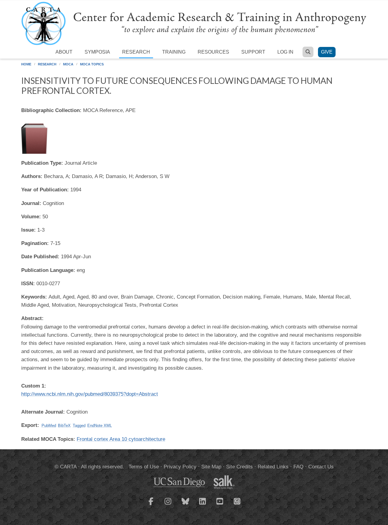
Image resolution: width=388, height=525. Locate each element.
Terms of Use (144, 467)
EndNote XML (99, 425)
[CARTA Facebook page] (151, 505)
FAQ (298, 467)
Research (136, 51)
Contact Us (321, 467)
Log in (285, 51)
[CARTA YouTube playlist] (220, 505)
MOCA (68, 64)
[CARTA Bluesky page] (185, 505)
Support (253, 51)
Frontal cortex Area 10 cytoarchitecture (121, 439)
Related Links (273, 467)
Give (327, 51)
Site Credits (239, 467)
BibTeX (64, 425)
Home (26, 64)
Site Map (211, 467)
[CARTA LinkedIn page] (202, 505)
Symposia (97, 51)
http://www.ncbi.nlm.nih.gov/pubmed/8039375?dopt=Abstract (89, 394)
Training (174, 51)
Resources (213, 51)
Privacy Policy (180, 467)
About (63, 51)
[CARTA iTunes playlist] (237, 500)
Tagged (79, 425)
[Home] (194, 23)
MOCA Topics (92, 64)
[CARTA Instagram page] (168, 505)
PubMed (49, 425)
